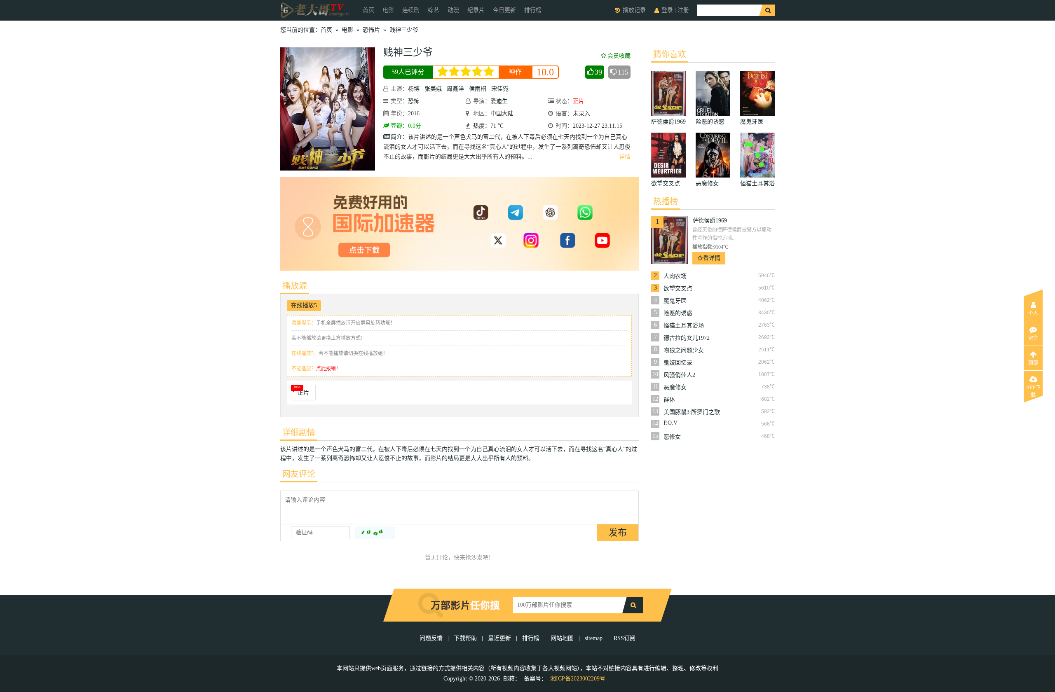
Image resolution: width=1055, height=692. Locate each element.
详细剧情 (298, 432)
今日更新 (504, 10)
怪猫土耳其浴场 (683, 326)
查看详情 (708, 258)
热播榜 (665, 201)
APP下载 (1033, 390)
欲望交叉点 (677, 288)
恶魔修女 (675, 387)
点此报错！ (328, 369)
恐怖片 (371, 30)
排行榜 (533, 10)
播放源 (294, 285)
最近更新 (499, 638)
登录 (667, 10)
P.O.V (670, 423)
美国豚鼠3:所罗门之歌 (691, 412)
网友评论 (298, 474)
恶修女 (672, 437)
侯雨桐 (477, 89)
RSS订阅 (624, 638)
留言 (1033, 338)
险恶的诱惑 (677, 313)
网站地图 (562, 638)
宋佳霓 (500, 89)
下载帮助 (465, 638)
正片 (303, 393)
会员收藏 (619, 56)
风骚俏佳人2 (679, 375)
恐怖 (414, 101)
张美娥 (433, 89)
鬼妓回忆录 (677, 363)
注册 (683, 10)
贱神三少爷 (403, 30)
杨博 (414, 89)
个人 (1033, 313)
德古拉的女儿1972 (686, 338)
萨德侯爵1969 (709, 220)
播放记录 (634, 10)
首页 (368, 10)
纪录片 (476, 10)
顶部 (1033, 363)
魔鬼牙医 (675, 301)
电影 (388, 10)
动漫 (453, 10)
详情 (625, 157)
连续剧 (411, 10)
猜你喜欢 (669, 54)
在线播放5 (304, 305)
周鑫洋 (455, 89)
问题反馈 (432, 638)
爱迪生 (499, 101)
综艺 (433, 10)
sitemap (594, 638)
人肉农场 (675, 276)
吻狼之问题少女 (683, 350)
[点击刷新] (375, 532)
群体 (669, 400)
